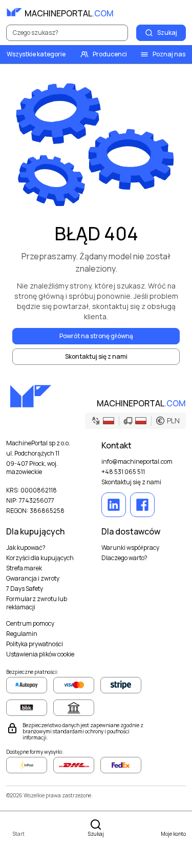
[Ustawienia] (155, 12)
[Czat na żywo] (177, 12)
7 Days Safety (24, 589)
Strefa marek (24, 568)
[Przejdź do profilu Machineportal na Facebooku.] (142, 504)
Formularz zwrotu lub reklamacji (36, 603)
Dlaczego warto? (124, 558)
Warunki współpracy (130, 548)
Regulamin (21, 634)
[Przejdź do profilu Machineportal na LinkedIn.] (113, 504)
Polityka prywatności (34, 644)
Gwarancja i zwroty (32, 578)
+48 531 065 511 (123, 472)
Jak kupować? (26, 548)
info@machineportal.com (137, 462)
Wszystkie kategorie (36, 54)
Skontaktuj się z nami (131, 482)
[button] (135, 421)
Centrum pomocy (30, 624)
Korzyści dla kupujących (40, 558)
